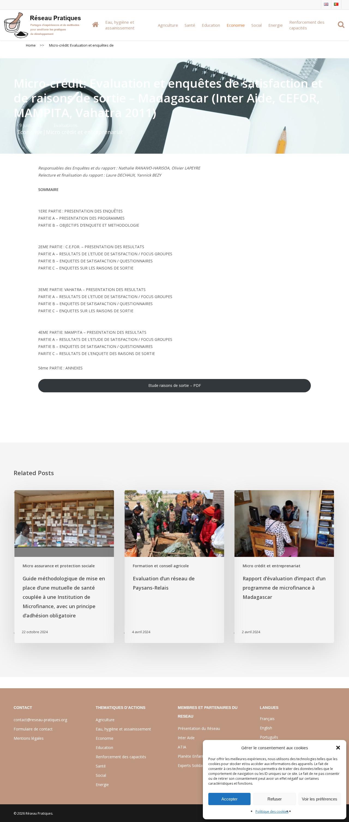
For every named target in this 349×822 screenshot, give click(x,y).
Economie (30, 132)
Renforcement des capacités (121, 756)
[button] (338, 747)
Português (269, 737)
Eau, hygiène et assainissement (123, 729)
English (266, 727)
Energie (102, 784)
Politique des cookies (271, 811)
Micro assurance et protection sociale (59, 565)
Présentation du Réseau (199, 728)
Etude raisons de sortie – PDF (174, 385)
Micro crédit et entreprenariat (84, 132)
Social (101, 775)
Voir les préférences (319, 799)
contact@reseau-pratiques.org (40, 719)
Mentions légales (29, 738)
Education (104, 747)
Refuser (274, 799)
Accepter (229, 799)
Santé (101, 766)
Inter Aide (186, 737)
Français (267, 718)
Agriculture (105, 719)
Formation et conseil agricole (161, 565)
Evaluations (65, 125)
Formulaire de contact (33, 729)
